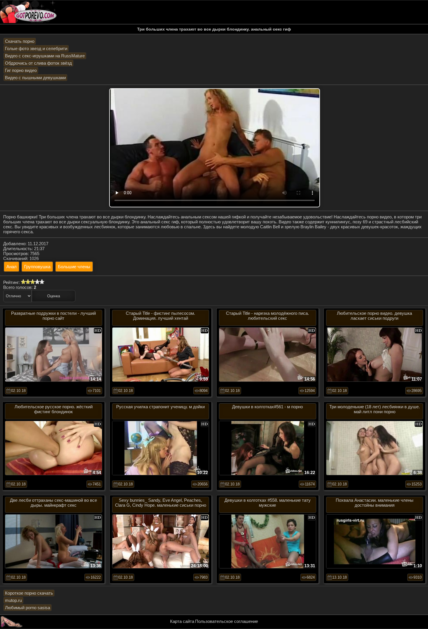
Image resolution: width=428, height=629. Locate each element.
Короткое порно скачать (29, 593)
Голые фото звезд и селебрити (36, 48)
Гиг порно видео (21, 70)
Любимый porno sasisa (27, 607)
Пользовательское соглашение (226, 621)
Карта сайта (182, 621)
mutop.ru (13, 600)
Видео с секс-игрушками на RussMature (45, 55)
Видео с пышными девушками (35, 77)
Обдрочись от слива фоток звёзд (38, 63)
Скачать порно (19, 41)
